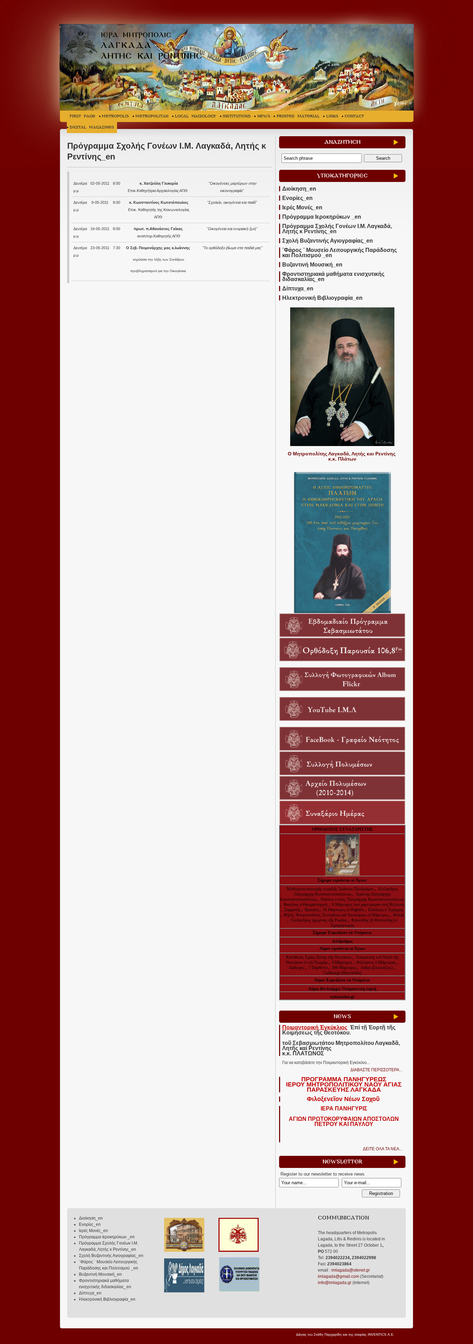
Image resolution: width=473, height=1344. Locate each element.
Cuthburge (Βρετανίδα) (342, 972)
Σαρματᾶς (293, 909)
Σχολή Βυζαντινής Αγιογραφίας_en (327, 241)
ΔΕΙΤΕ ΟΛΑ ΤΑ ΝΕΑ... (382, 1148)
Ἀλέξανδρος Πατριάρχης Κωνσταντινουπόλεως (346, 892)
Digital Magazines (92, 127)
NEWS (263, 116)
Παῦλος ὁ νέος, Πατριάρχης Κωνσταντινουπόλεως (362, 899)
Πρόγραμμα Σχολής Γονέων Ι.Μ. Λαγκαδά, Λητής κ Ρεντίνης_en (337, 228)
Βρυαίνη (312, 909)
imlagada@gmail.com (338, 1276)
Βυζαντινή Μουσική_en (312, 265)
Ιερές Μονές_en (302, 207)
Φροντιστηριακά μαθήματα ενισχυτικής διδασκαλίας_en (333, 276)
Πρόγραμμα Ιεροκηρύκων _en (321, 217)
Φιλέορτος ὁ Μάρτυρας (376, 962)
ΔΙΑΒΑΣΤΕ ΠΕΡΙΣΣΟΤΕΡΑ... (376, 1069)
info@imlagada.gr (334, 1282)
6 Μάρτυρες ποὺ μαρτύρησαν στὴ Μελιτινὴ (368, 904)
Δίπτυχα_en (297, 288)
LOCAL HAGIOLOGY (195, 116)
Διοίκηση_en (299, 189)
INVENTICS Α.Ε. (381, 1334)
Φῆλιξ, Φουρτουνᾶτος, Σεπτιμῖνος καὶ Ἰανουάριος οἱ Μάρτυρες (337, 915)
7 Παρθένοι (318, 967)
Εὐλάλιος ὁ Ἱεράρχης (385, 909)
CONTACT (354, 116)
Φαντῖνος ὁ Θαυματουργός (306, 904)
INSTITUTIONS (237, 116)
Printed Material (298, 116)
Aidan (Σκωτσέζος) (376, 967)
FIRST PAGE (82, 116)
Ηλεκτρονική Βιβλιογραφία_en (322, 298)
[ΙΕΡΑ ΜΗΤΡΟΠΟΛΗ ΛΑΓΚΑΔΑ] (136, 46)
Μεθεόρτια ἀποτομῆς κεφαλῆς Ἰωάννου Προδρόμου (331, 889)
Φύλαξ (398, 915)
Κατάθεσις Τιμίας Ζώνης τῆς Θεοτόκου (319, 957)
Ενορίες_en (297, 198)
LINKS (332, 116)
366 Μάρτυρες (344, 967)
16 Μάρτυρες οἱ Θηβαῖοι (343, 909)
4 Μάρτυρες (342, 962)
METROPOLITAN (151, 116)
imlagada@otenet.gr (350, 1270)
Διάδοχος (297, 967)
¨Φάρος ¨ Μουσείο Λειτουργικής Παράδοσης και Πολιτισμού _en (339, 252)
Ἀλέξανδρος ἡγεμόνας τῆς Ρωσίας (319, 920)
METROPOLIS (115, 116)
